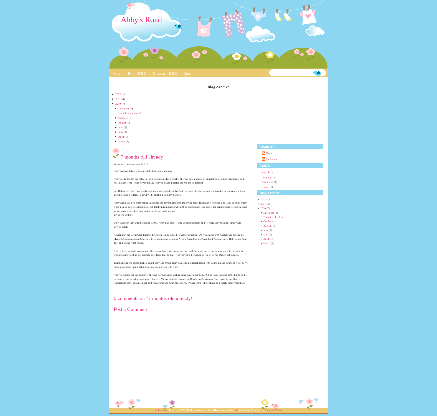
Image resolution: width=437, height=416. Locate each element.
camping (267, 177)
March (122, 141)
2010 (118, 103)
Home (117, 74)
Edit (187, 74)
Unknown (271, 159)
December (124, 108)
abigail (265, 172)
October (122, 117)
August (122, 122)
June (121, 127)
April (121, 136)
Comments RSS (165, 74)
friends (266, 187)
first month (268, 182)
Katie (269, 153)
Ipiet (236, 410)
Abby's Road (141, 19)
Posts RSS (137, 74)
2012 (118, 94)
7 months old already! (129, 113)
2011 (118, 99)
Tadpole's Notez (273, 410)
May (121, 132)
